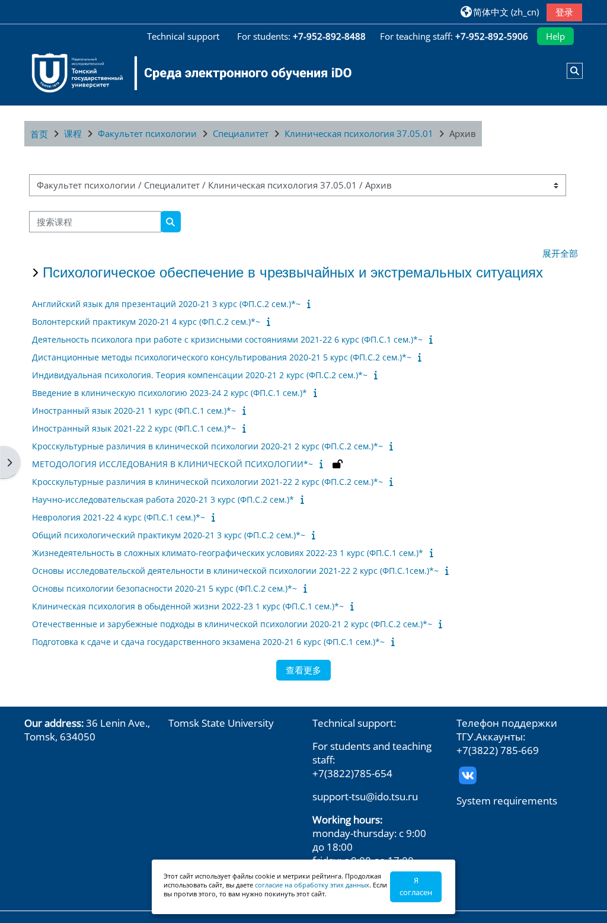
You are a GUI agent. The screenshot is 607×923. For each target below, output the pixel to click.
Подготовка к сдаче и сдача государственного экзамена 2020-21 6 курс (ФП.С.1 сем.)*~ (208, 641)
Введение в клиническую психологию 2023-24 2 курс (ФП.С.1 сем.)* (169, 392)
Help (555, 36)
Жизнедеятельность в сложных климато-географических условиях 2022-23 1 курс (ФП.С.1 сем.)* (227, 552)
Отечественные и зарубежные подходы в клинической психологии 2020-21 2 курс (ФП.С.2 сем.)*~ (232, 624)
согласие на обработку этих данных (312, 884)
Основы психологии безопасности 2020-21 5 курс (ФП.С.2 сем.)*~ (164, 588)
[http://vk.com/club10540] (468, 774)
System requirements (506, 800)
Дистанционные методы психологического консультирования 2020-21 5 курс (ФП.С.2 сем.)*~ (221, 357)
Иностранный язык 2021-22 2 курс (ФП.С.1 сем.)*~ (134, 428)
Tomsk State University (221, 723)
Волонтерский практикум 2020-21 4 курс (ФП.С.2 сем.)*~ (146, 321)
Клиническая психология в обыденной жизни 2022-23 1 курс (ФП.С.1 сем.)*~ (188, 606)
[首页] (184, 73)
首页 (39, 134)
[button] (500, 11)
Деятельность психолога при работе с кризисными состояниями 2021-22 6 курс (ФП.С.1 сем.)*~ (227, 339)
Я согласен (416, 886)
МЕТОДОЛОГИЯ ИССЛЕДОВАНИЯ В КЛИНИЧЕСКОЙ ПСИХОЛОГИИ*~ (172, 464)
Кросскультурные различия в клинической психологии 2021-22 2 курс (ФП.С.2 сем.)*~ (207, 481)
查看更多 (303, 670)
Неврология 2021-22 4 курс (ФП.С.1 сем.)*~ (118, 517)
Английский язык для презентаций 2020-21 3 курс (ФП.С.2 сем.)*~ (166, 303)
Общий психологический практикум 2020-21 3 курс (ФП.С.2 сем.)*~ (168, 535)
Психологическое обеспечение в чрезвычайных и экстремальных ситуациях (293, 272)
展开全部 (560, 253)
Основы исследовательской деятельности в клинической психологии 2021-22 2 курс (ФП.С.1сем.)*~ (235, 570)
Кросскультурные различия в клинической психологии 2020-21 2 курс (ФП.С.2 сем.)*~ (207, 446)
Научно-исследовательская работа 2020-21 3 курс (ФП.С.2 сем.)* (163, 499)
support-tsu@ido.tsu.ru (365, 796)
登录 (564, 12)
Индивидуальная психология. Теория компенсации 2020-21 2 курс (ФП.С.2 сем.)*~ (200, 375)
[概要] (312, 303)
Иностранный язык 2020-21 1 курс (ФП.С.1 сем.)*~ (134, 410)
